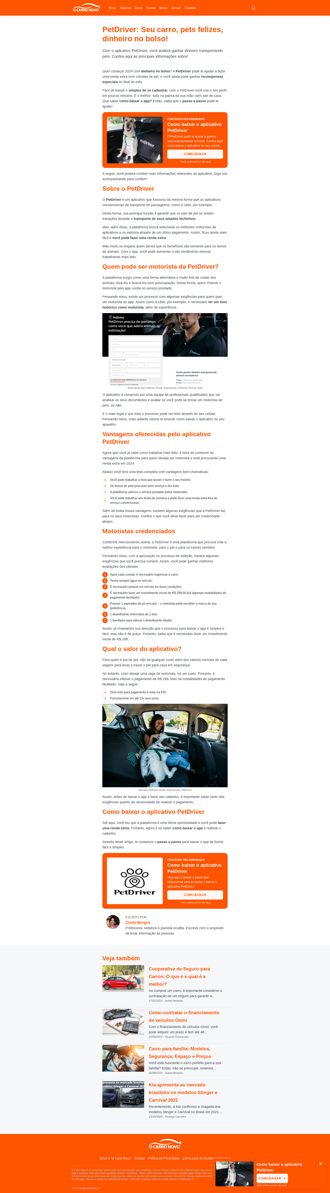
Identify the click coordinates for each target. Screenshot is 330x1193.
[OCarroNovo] (86, 7)
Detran (176, 8)
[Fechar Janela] (320, 1163)
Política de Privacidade (164, 1158)
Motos (163, 8)
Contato (139, 1158)
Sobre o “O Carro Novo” (115, 1158)
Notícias (125, 8)
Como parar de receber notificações (207, 1158)
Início (112, 8)
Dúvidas (190, 8)
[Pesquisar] (253, 8)
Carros (151, 8)
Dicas (139, 8)
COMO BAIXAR (195, 154)
